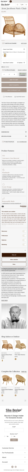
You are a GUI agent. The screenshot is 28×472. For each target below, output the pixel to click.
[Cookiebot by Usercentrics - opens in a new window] (20, 206)
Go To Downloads (22, 141)
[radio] (6, 436)
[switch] (24, 235)
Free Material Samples (9, 70)
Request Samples (22, 70)
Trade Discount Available (10, 43)
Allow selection (14, 259)
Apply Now (24, 43)
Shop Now (4, 300)
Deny (14, 264)
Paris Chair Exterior (20, 354)
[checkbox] (14, 436)
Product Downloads (9, 141)
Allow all (14, 254)
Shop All (24, 371)
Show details (20, 250)
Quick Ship (14, 52)
